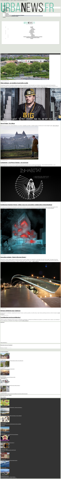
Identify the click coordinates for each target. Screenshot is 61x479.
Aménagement (5, 10)
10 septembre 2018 (4, 80)
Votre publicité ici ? (3, 342)
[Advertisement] (30, 49)
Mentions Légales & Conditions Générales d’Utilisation (14, 15)
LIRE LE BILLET (44, 87)
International (33, 29)
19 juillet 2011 (3, 308)
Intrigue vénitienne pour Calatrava (10, 310)
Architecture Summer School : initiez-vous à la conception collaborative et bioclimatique (26, 204)
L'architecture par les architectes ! (10, 317)
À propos (4, 12)
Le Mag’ (4, 6)
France (6, 7)
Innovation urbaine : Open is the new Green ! (13, 257)
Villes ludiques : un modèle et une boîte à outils (14, 83)
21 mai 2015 (3, 254)
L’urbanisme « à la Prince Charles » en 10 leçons (14, 162)
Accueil (4, 5)
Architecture (5, 9)
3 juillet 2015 (3, 202)
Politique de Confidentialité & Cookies (11, 16)
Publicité (6, 13)
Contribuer (7, 14)
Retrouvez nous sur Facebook (6, 345)
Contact (31, 38)
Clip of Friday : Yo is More (7, 123)
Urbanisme (5, 8)
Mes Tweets (3, 397)
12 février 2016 (3, 121)
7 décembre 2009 (4, 315)
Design (4, 11)
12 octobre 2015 (4, 160)
